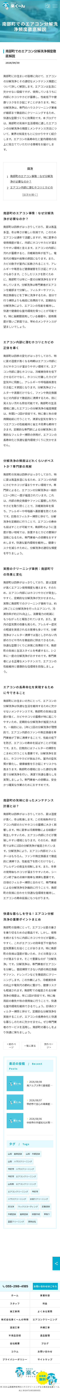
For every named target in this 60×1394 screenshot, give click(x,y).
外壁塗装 (12, 1214)
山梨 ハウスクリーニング (20, 1161)
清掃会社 (32, 1221)
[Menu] (55, 5)
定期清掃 (46, 1206)
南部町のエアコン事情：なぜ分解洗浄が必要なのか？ (31, 178)
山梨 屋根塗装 (15, 1153)
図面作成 (36, 1214)
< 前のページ (11, 1045)
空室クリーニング (16, 1221)
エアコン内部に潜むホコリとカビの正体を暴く (31, 190)
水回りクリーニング (39, 1199)
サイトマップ (45, 1359)
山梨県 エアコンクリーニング (22, 1184)
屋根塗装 (24, 1214)
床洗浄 (11, 1206)
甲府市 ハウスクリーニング (21, 1169)
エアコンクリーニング (18, 1191)
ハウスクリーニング (17, 1199)
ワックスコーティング (28, 1206)
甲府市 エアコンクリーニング (22, 1176)
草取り (47, 1214)
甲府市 (35, 1191)
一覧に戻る (30, 1045)
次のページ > (48, 1045)
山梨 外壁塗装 (33, 1153)
